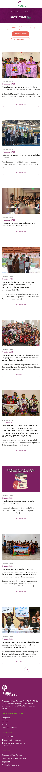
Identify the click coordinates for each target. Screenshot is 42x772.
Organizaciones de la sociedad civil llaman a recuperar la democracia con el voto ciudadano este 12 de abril (20, 645)
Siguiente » (26, 669)
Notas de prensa (20, 34)
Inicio (13, 12)
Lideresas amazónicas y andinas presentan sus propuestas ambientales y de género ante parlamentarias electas (21, 357)
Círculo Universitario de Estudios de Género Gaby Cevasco (18, 502)
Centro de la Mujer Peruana (12, 755)
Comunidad (20, 12)
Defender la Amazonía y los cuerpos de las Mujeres (21, 156)
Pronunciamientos (20, 40)
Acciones (27, 28)
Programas (6, 762)
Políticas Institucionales (10, 765)
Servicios (5, 721)
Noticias (28, 12)
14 (21, 669)
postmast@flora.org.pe (12, 740)
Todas (13, 28)
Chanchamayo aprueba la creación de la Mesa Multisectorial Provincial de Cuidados (21, 88)
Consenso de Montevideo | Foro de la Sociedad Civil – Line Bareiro (18, 224)
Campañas (6, 718)
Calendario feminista (9, 728)
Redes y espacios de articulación (14, 758)
